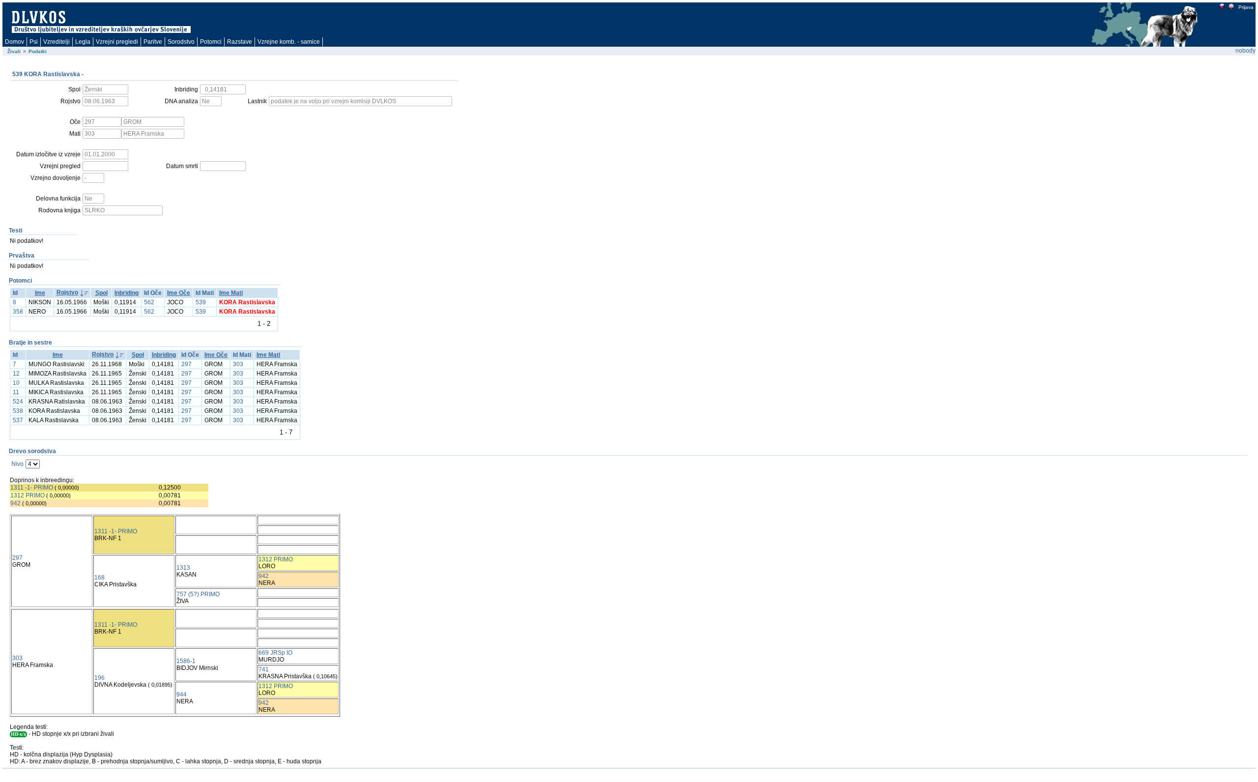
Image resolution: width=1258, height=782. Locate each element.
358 (18, 311)
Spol (101, 293)
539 (201, 302)
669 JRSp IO (275, 652)
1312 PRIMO (27, 495)
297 (186, 364)
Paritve (152, 41)
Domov (14, 41)
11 (16, 392)
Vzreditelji (56, 41)
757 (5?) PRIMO (198, 594)
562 (149, 302)
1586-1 (186, 661)
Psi (33, 41)
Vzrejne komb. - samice (288, 41)
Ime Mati (231, 293)
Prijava (1246, 7)
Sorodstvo (181, 41)
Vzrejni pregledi (117, 41)
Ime (40, 293)
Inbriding (126, 293)
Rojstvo (67, 292)
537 (18, 420)
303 (238, 364)
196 (99, 677)
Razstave (239, 41)
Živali (14, 51)
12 (16, 373)
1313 (183, 567)
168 (99, 577)
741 (263, 669)
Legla (82, 41)
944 (181, 694)
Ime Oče (178, 293)
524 (18, 401)
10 (16, 382)
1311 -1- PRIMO (31, 487)
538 (18, 410)
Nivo (17, 464)
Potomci (211, 41)
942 (15, 503)
